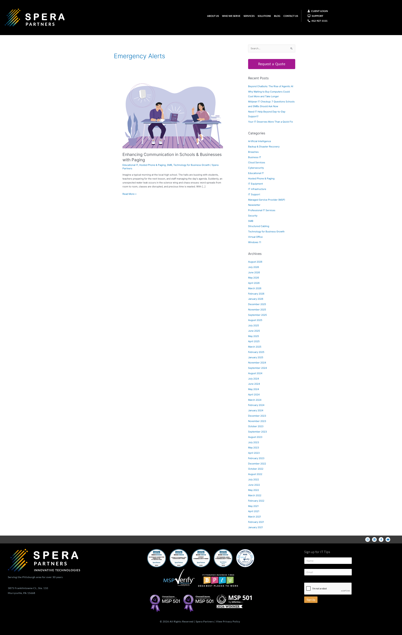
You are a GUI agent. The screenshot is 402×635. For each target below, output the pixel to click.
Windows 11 (254, 242)
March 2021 (254, 516)
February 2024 (256, 405)
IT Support (254, 194)
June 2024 (254, 383)
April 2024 (254, 394)
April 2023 (254, 452)
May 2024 (253, 389)
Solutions (264, 15)
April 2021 (253, 511)
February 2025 (256, 352)
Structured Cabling (258, 226)
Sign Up (311, 599)
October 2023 (255, 426)
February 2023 (256, 458)
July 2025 (253, 325)
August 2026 (255, 261)
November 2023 (257, 421)
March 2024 (254, 399)
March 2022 (254, 495)
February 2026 (256, 293)
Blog (277, 15)
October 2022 (255, 468)
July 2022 (253, 479)
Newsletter (254, 204)
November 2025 (257, 309)
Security (252, 215)
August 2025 (255, 320)
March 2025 (254, 346)
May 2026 (253, 277)
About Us (213, 15)
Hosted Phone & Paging (152, 164)
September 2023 (257, 431)
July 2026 (253, 267)
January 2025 (255, 357)
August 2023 (255, 437)
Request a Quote (271, 64)
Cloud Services (256, 162)
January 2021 (255, 527)
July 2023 (253, 442)
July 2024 (253, 378)
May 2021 (253, 506)
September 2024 (257, 367)
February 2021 (256, 521)
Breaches (253, 151)
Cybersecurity (256, 167)
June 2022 (254, 484)
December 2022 (257, 463)
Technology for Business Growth (191, 164)
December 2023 (257, 415)
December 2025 (257, 304)
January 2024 (255, 410)
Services (249, 15)
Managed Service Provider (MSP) (266, 199)
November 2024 (257, 362)
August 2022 (255, 474)
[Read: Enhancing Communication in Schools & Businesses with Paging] (172, 114)
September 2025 (257, 314)
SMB (169, 164)
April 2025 (254, 341)
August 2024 (255, 373)
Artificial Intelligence (259, 141)
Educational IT (130, 164)
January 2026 (255, 298)
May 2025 (253, 336)
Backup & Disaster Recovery (264, 146)
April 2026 (254, 282)
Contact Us (290, 15)
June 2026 (254, 272)
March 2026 (254, 288)
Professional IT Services (261, 210)
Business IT (254, 157)
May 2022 (253, 490)
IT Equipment (255, 183)
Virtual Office (255, 236)
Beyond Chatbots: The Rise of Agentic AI (270, 86)
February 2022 (256, 500)
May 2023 (253, 447)
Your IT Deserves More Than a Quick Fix (270, 121)
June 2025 (254, 330)
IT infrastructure (257, 189)
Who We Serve (231, 15)
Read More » (129, 193)
